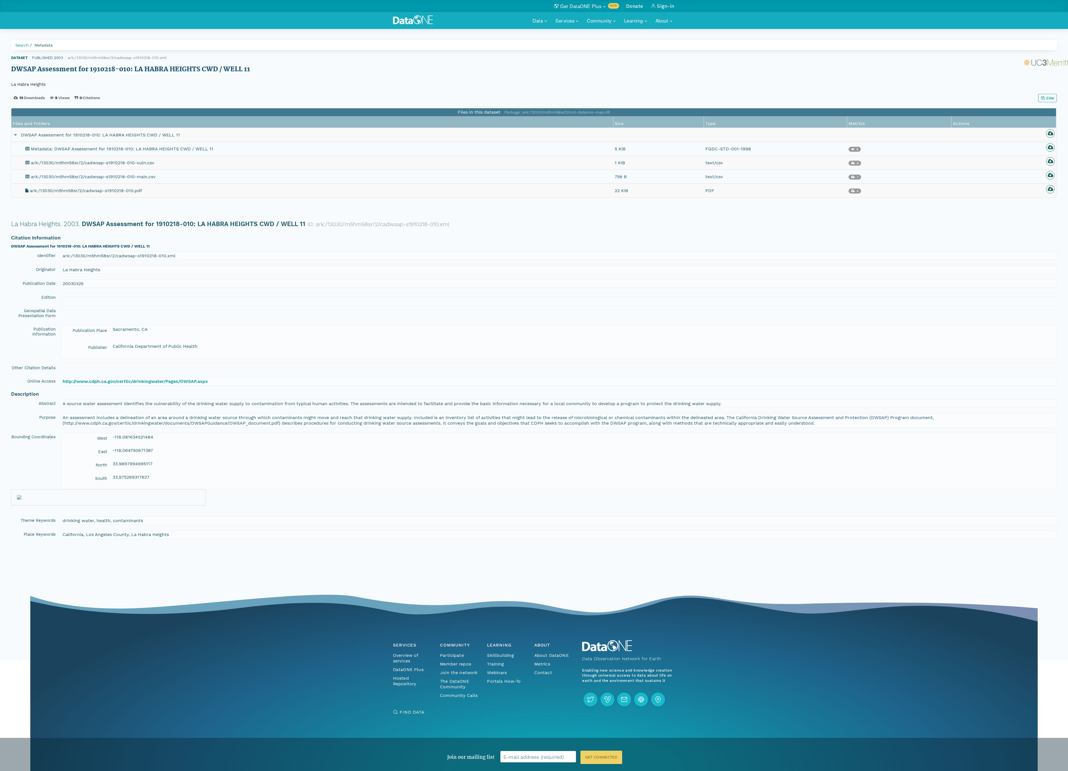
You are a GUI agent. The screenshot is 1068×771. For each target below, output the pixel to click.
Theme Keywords (38, 520)
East (102, 451)
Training (495, 664)
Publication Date (39, 283)
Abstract (47, 403)
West (102, 438)
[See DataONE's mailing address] (658, 699)
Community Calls (459, 695)
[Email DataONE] (624, 699)
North (101, 465)
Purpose (47, 417)
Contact (543, 672)
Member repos (455, 664)
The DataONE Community (454, 684)
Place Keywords (40, 534)
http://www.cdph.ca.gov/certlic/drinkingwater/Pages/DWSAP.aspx (135, 381)
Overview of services (405, 658)
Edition (48, 297)
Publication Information (44, 332)
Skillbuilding (500, 655)
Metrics (542, 664)
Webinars (497, 672)
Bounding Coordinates (33, 436)
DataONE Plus (408, 669)
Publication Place (90, 330)
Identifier (46, 255)
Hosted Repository (404, 680)
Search (22, 45)
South (101, 478)
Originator (46, 269)
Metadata (43, 45)
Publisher (97, 347)
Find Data (412, 712)
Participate (452, 655)
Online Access (41, 381)
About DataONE (551, 655)
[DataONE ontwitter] (590, 699)
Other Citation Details (34, 367)
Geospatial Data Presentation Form (37, 313)
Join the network (459, 672)
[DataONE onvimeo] (607, 699)
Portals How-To (504, 681)
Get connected (601, 757)
